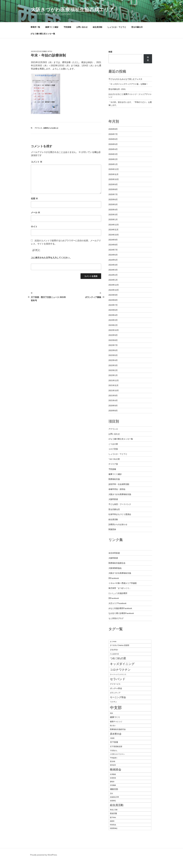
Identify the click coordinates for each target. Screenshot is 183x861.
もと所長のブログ (116, 618)
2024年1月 (113, 280)
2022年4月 (113, 360)
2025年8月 (113, 189)
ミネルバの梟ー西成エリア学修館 (123, 583)
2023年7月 (113, 305)
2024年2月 (113, 275)
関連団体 (112, 529)
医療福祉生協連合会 (117, 563)
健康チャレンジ (116, 722)
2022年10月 (114, 330)
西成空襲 (113, 813)
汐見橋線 (113, 785)
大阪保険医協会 (115, 568)
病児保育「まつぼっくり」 (120, 588)
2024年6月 (113, 255)
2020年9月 (113, 405)
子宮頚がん (113, 750)
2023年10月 (114, 290)
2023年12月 (114, 285)
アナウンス (38, 128)
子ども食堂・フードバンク (120, 504)
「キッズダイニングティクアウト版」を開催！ (128, 84)
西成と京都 (113, 809)
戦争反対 (113, 765)
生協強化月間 (114, 797)
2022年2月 (113, 370)
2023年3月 (113, 320)
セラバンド (117, 679)
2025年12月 (114, 169)
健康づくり (115, 717)
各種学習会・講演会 (117, 489)
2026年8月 (113, 129)
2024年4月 (113, 265)
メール (35, 212)
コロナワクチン (120, 669)
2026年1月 (113, 164)
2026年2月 (113, 159)
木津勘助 (113, 774)
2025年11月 (113, 174)
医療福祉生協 (114, 479)
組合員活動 (97, 27)
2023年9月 (113, 295)
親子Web (113, 817)
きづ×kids (113, 641)
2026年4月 (113, 149)
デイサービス (115, 684)
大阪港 (112, 738)
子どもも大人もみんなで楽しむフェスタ (125, 79)
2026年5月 (113, 144)
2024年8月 (113, 245)
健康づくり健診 (51, 27)
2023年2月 (113, 325)
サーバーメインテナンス (118, 674)
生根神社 (113, 800)
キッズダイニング (122, 664)
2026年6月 (113, 139)
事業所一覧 (35, 27)
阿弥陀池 (113, 825)
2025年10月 (114, 179)
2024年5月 (113, 260)
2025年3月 (113, 214)
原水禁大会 (115, 734)
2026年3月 (113, 154)
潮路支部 (114, 789)
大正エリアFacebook (117, 603)
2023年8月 (113, 300)
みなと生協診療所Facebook (120, 608)
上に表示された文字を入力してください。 (51, 257)
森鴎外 (112, 781)
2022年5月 (113, 355)
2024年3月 (113, 270)
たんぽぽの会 (114, 654)
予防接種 (67, 27)
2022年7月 (113, 345)
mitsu (50, 51)
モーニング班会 (118, 697)
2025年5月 (113, 204)
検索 (110, 52)
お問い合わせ (82, 27)
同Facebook (114, 578)
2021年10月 (114, 390)
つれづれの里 (114, 459)
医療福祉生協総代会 (118, 729)
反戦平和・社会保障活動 (119, 484)
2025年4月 (113, 209)
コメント (36, 162)
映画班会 (115, 769)
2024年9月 (113, 240)
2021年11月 (113, 385)
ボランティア (115, 693)
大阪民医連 (113, 499)
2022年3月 (113, 365)
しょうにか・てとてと (116, 27)
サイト (34, 226)
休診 (111, 713)
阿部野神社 (113, 828)
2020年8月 (113, 410)
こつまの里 (113, 444)
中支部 (116, 707)
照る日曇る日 (137, 27)
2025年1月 (113, 219)
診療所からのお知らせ (51, 128)
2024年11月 (113, 230)
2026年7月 (113, 134)
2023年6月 (113, 310)
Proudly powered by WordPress (43, 855)
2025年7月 (113, 194)
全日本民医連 (114, 553)
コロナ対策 (113, 449)
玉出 (111, 793)
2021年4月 (113, 400)
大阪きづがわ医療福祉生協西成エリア (72, 9)
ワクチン (113, 702)
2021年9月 (113, 395)
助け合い (113, 725)
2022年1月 (113, 375)
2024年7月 (113, 250)
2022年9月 (113, 335)
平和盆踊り (113, 758)
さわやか (114, 649)
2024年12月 (114, 225)
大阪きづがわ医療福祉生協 (120, 494)
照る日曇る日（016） (118, 89)
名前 (34, 198)
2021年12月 (114, 380)
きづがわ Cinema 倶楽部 (119, 645)
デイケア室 (113, 464)
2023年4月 (113, 315)
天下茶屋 (114, 742)
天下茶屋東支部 (116, 747)
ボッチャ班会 (116, 688)
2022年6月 (113, 350)
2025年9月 (113, 184)
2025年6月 (113, 199)
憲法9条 (112, 761)
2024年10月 (114, 235)
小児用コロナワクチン (117, 754)
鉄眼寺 (112, 821)
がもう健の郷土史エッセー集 (43, 34)
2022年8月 (113, 340)
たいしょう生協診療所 (118, 593)
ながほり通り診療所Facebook (121, 613)
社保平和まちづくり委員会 (120, 514)
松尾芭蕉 (113, 778)
